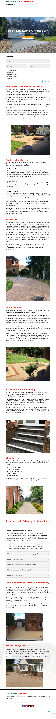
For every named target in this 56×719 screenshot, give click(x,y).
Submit (46, 81)
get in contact (14, 656)
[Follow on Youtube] (32, 706)
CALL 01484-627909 (28, 37)
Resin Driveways (11, 72)
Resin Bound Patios (12, 74)
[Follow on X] (29, 706)
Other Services (11, 78)
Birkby (25, 651)
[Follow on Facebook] (23, 706)
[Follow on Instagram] (26, 706)
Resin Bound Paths (12, 76)
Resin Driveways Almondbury (28, 31)
